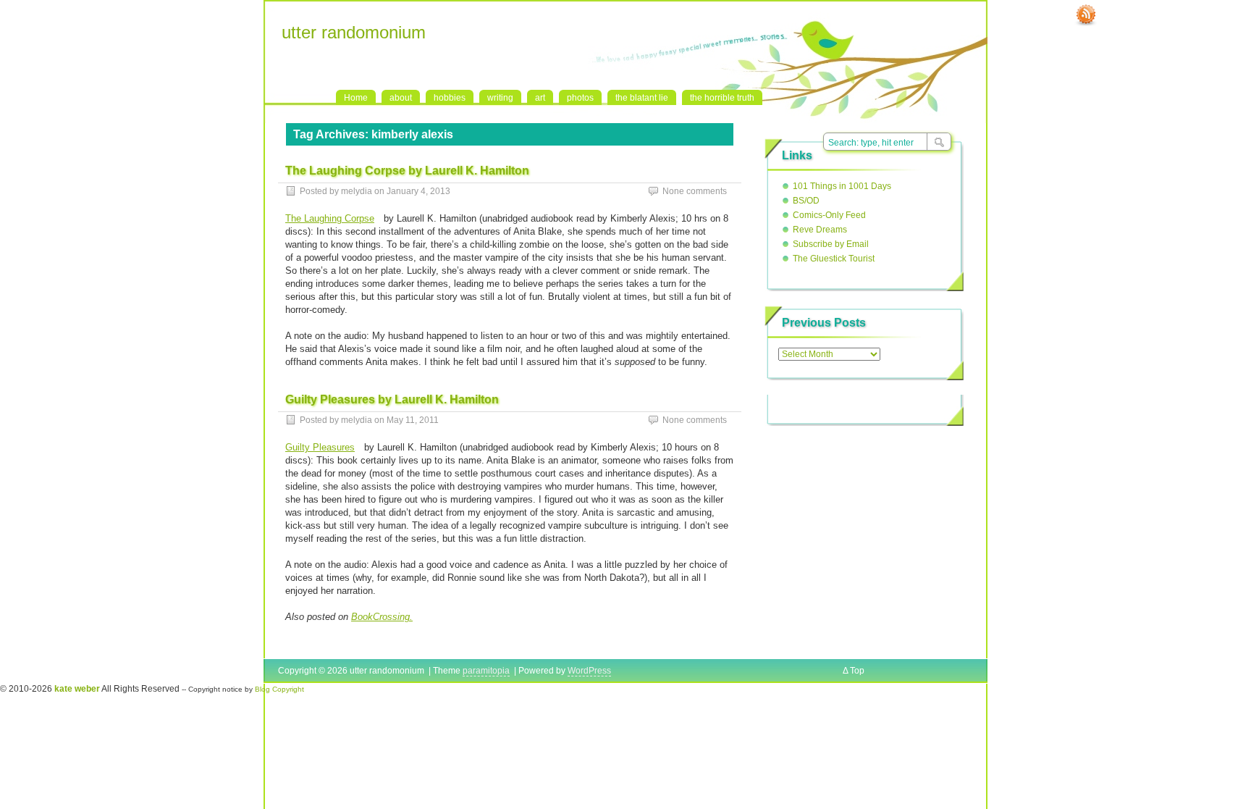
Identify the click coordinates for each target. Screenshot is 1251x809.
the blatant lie (641, 98)
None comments (694, 191)
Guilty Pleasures (320, 447)
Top (857, 671)
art (540, 98)
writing (500, 98)
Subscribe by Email (831, 244)
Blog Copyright (279, 689)
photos (580, 98)
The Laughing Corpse (329, 218)
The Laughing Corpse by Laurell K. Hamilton (407, 170)
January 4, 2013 (418, 191)
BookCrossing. (382, 616)
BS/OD (806, 201)
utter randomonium (354, 32)
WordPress (589, 671)
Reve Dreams (820, 230)
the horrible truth (722, 98)
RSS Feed (1086, 15)
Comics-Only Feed (829, 215)
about (400, 98)
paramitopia (486, 671)
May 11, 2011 (413, 420)
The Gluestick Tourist (834, 258)
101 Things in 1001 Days (842, 186)
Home (356, 98)
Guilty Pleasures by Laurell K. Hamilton (392, 399)
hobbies (450, 98)
